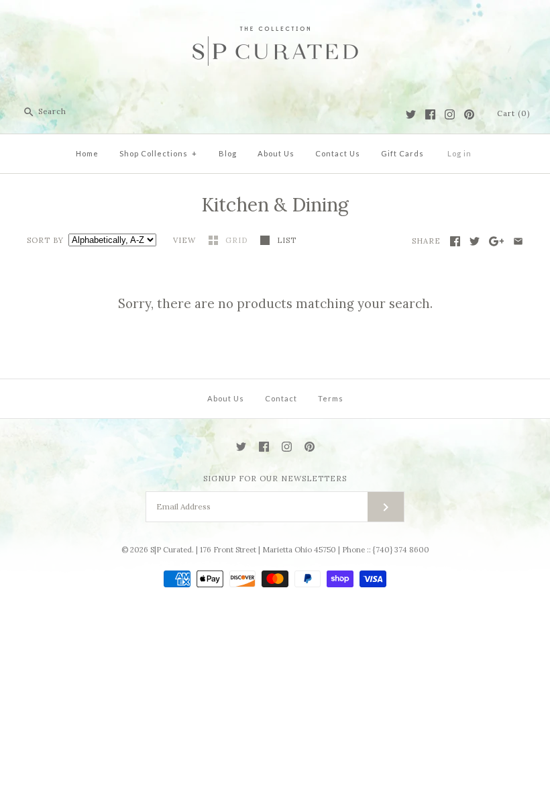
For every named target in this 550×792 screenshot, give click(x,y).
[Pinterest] (469, 114)
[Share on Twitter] (475, 241)
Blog (228, 153)
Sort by (45, 240)
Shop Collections (158, 153)
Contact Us (337, 153)
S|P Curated (171, 549)
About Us (276, 153)
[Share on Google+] (496, 241)
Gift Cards (402, 153)
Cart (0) (513, 113)
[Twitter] (411, 114)
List (286, 240)
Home (87, 153)
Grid (237, 240)
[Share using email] (518, 241)
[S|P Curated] (275, 21)
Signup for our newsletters (275, 478)
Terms (330, 398)
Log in (459, 153)
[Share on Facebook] (455, 241)
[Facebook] (430, 114)
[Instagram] (450, 114)
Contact (281, 398)
